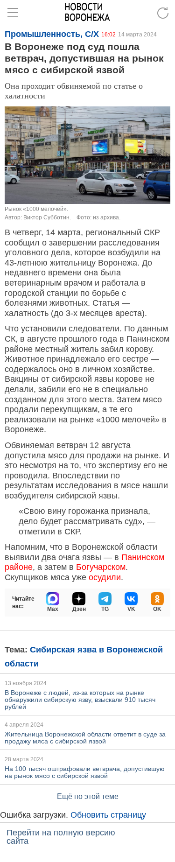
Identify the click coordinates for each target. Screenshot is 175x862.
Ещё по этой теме (88, 796)
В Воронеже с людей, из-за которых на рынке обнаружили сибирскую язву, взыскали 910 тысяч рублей (80, 699)
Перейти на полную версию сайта (61, 836)
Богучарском (101, 567)
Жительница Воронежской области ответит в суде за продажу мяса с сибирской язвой (85, 737)
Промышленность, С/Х (52, 34)
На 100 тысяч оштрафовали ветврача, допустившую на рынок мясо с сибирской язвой (85, 772)
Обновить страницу (108, 815)
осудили (105, 577)
